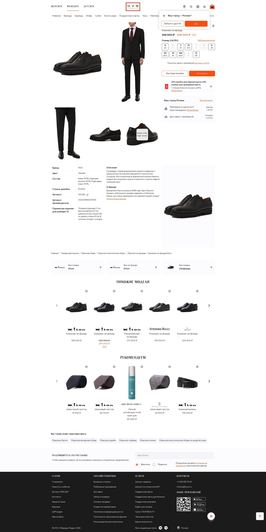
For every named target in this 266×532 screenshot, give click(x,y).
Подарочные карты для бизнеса (150, 497)
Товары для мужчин (70, 253)
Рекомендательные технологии (108, 522)
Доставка (98, 492)
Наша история (58, 502)
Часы (144, 16)
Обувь (89, 16)
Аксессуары (110, 16)
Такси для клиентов (144, 517)
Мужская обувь (89, 253)
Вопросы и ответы (102, 482)
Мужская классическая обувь (111, 253)
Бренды (68, 16)
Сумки (98, 16)
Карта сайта (57, 517)
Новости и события (61, 487)
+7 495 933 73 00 (184, 482)
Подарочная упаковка (145, 502)
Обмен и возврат (102, 497)
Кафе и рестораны (143, 507)
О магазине (57, 482)
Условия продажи (102, 502)
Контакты (56, 497)
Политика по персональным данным (110, 517)
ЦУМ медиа (57, 512)
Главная (54, 253)
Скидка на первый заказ (105, 507)
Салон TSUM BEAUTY (145, 512)
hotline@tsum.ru (184, 487)
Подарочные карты (129, 16)
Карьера (56, 507)
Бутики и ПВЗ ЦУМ (60, 492)
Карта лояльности (143, 522)
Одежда (79, 16)
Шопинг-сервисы (143, 482)
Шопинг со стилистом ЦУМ (147, 487)
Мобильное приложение (105, 487)
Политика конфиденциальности (108, 512)
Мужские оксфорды (137, 253)
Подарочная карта (144, 492)
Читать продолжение (116, 199)
